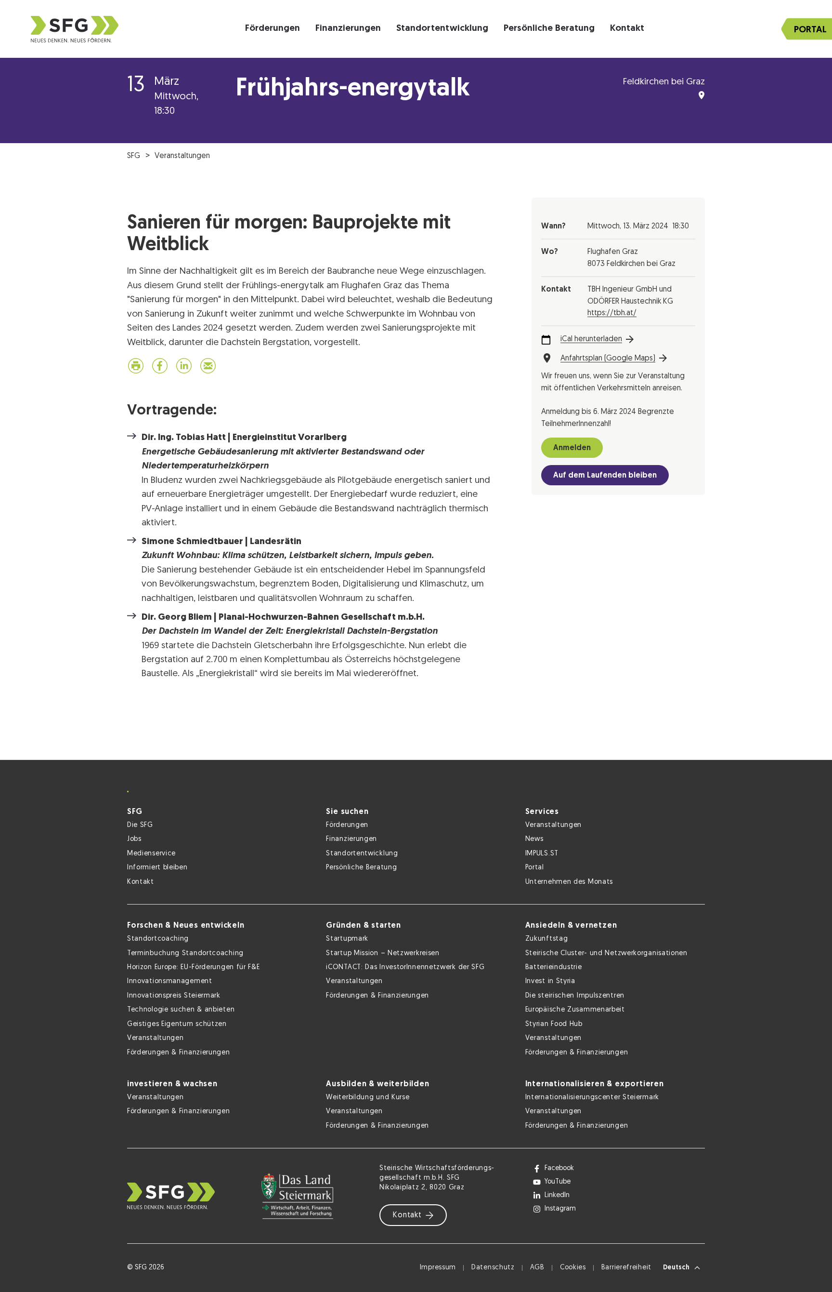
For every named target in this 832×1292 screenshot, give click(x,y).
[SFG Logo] (74, 29)
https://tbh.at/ (612, 313)
